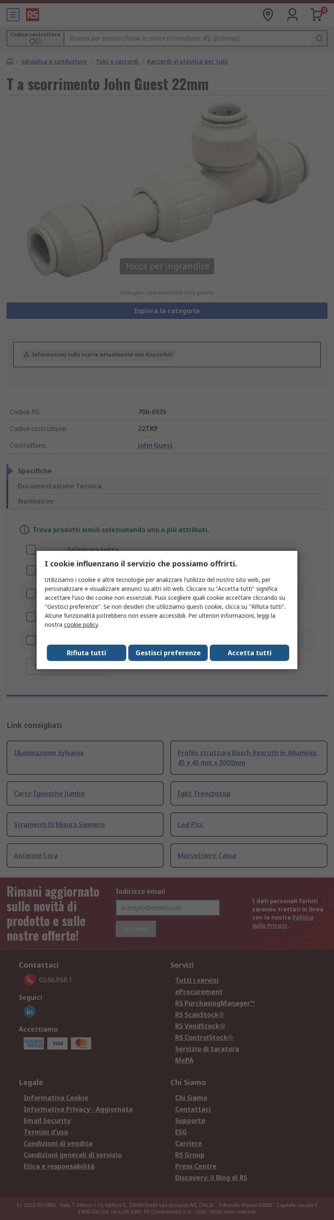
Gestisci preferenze (168, 652)
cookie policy (81, 624)
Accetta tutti (250, 652)
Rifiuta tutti (86, 652)
